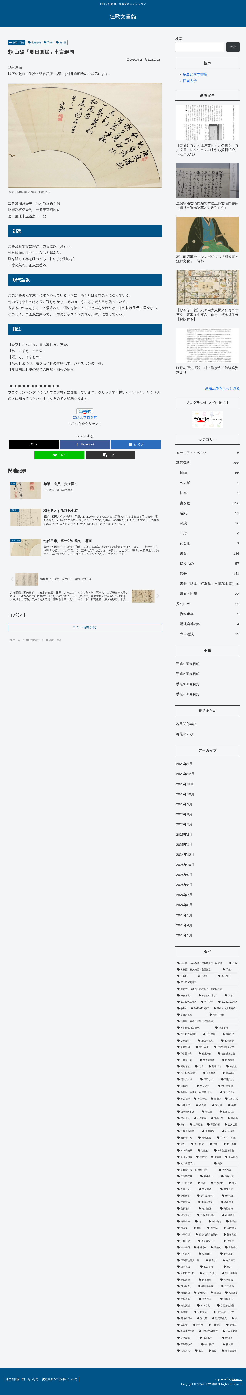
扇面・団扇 (18, 42)
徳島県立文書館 (195, 74)
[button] (110, 455)
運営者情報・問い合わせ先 (22, 1379)
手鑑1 (50, 42)
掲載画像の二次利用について (59, 1379)
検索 (178, 39)
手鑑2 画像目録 (188, 674)
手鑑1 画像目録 (188, 664)
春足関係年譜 (186, 724)
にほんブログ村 (85, 417)
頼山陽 (63, 42)
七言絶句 (36, 42)
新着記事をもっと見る (222, 388)
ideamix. (237, 1379)
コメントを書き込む (85, 627)
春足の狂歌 (184, 734)
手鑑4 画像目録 (188, 694)
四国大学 (190, 81)
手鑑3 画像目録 (188, 684)
